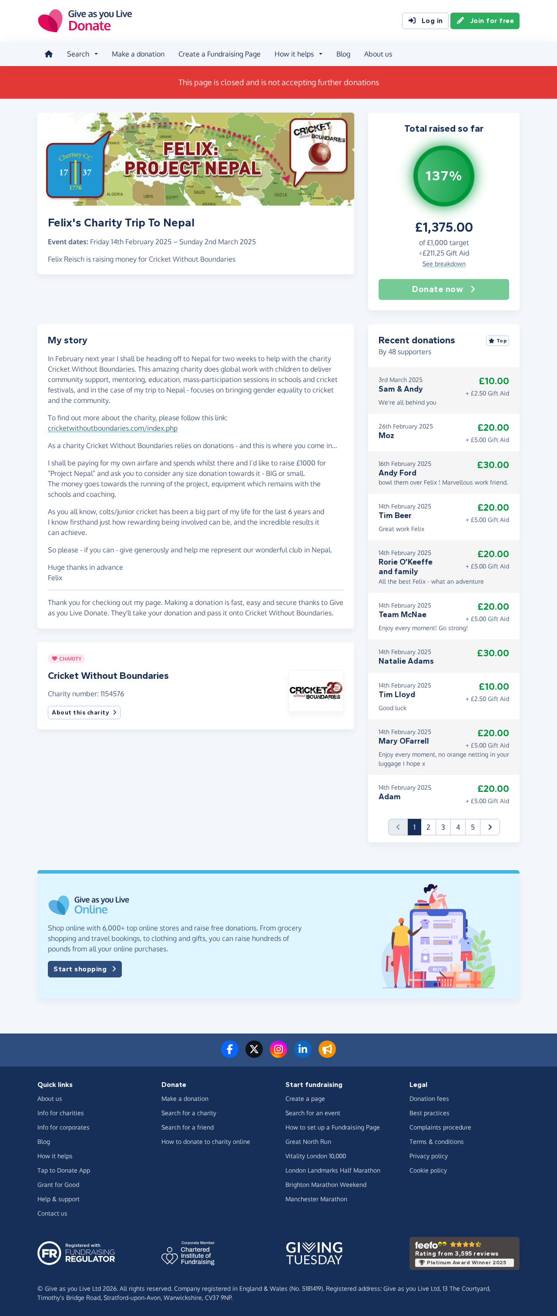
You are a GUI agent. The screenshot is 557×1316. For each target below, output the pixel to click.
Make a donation (138, 54)
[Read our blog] (327, 1054)
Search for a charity (188, 1113)
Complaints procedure (440, 1127)
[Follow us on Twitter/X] (254, 1054)
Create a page (305, 1098)
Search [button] (78, 54)
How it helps (55, 1156)
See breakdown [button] (444, 263)
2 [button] (428, 827)
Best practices (429, 1113)
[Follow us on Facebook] (229, 1054)
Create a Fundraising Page (219, 54)
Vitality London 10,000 (315, 1156)
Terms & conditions (436, 1141)
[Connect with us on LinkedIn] (303, 1054)
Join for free (492, 21)
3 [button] (443, 827)
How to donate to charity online (205, 1141)
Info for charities (60, 1113)
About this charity (80, 712)
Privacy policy (428, 1156)
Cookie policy (428, 1170)
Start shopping (80, 969)
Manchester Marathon (316, 1199)
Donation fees (429, 1098)
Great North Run (308, 1141)
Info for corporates (63, 1127)
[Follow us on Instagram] (278, 1054)
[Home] (48, 54)
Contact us (52, 1213)
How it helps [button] (294, 54)
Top (502, 341)
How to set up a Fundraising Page (332, 1127)
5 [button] (473, 827)
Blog (343, 54)
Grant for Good (58, 1184)
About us (378, 54)
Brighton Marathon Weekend (325, 1184)
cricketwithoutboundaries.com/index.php (113, 428)
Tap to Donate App (63, 1170)
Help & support (58, 1199)
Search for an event (312, 1113)
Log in (432, 21)
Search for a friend (187, 1127)
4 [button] (458, 827)
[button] (316, 690)
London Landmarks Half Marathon (332, 1170)
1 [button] (417, 826)
